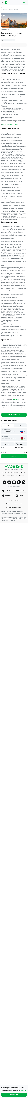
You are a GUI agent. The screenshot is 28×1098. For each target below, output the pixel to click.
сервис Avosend (17, 399)
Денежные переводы (13, 7)
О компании (5, 472)
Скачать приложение (14, 414)
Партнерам (17, 472)
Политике (23, 1090)
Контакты (22, 475)
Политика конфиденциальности (14, 507)
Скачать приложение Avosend (10, 124)
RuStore (21, 495)
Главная (2, 7)
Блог (6, 7)
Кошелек (23, 472)
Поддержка (6, 475)
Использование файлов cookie (14, 503)
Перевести (14, 456)
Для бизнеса (14, 475)
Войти (24, 2)
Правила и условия (14, 500)
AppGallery (8, 495)
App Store (7, 490)
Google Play (21, 490)
